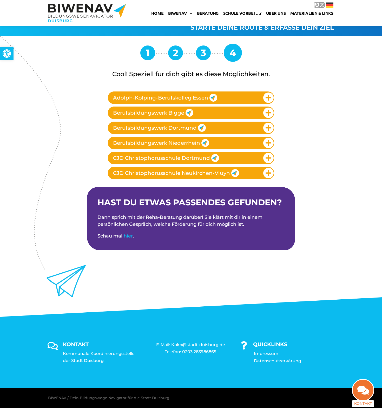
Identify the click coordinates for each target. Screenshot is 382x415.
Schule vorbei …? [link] (242, 13)
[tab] (191, 97)
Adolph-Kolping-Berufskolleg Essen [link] (160, 98)
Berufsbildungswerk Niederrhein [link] (156, 143)
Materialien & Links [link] (311, 13)
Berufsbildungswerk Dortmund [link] (155, 128)
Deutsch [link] (326, 5)
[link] (7, 53)
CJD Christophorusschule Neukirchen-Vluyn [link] (171, 173)
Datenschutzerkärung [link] (277, 360)
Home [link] (157, 13)
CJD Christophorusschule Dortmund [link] (161, 158)
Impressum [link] (266, 353)
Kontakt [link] (363, 403)
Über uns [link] (276, 13)
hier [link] (128, 236)
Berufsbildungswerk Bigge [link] (148, 113)
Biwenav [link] (177, 13)
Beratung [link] (208, 13)
